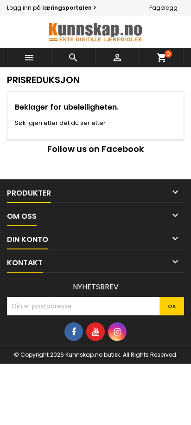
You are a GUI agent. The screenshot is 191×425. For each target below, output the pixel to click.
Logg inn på (51, 8)
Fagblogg (163, 8)
